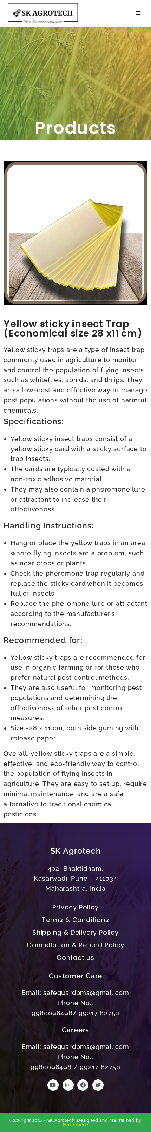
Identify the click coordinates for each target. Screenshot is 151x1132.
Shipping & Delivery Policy (75, 932)
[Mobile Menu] (137, 13)
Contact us (75, 957)
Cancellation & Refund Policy (75, 945)
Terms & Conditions (75, 919)
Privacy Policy (75, 907)
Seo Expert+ (75, 1124)
